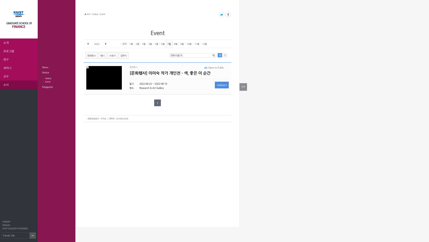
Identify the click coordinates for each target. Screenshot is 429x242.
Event (47, 81)
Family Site (9, 235)
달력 (225, 55)
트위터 (222, 15)
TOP (243, 87)
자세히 (222, 85)
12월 (204, 44)
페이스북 (228, 15)
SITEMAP (6, 222)
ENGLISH (6, 225)
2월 (137, 44)
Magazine (47, 87)
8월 (175, 44)
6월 (163, 44)
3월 (144, 44)
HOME (85, 14)
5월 (156, 44)
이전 (88, 44)
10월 (189, 44)
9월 (182, 44)
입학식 (123, 55)
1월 (131, 44)
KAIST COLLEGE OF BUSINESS (15, 228)
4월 (150, 44)
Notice (45, 72)
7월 (169, 44)
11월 (196, 44)
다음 (106, 44)
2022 (97, 44)
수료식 (112, 55)
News (45, 67)
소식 (88, 14)
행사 (102, 55)
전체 (124, 44)
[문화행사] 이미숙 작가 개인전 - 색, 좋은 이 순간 (170, 73)
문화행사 (91, 55)
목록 (220, 55)
